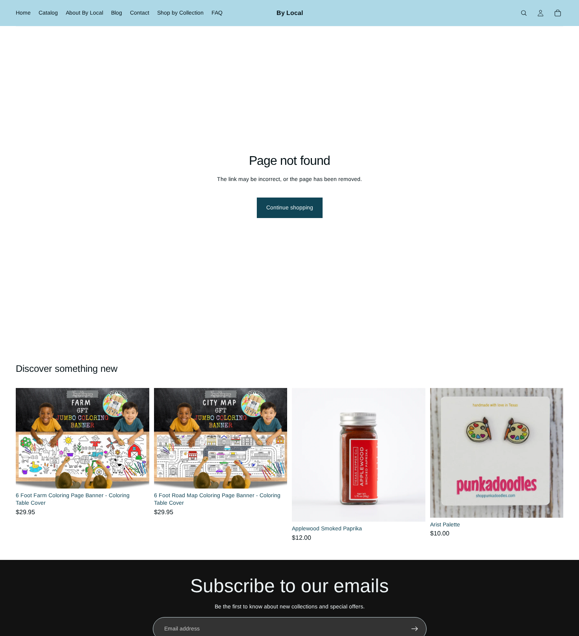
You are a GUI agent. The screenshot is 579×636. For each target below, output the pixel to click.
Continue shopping (289, 207)
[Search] (524, 13)
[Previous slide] (27, 438)
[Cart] (557, 13)
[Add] (137, 476)
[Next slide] (137, 438)
